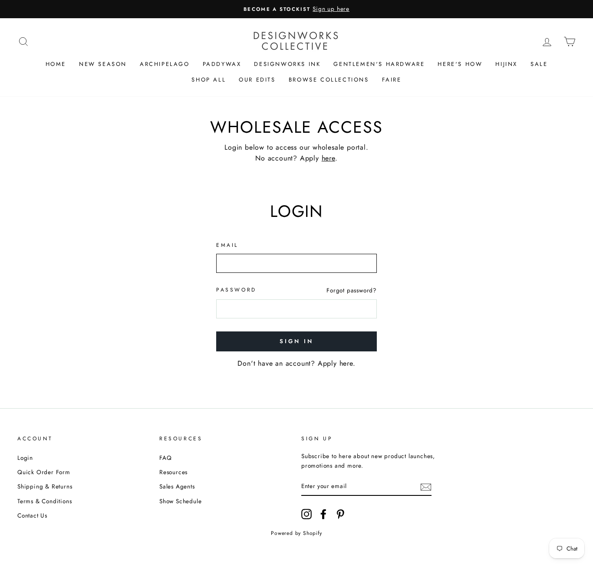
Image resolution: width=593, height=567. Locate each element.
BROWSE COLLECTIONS (329, 79)
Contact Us (32, 515)
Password (236, 290)
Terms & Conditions (44, 501)
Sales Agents (177, 486)
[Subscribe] (426, 486)
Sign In (296, 341)
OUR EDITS (257, 79)
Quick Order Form (43, 472)
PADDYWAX (222, 64)
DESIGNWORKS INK (287, 64)
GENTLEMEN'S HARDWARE (379, 64)
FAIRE (392, 79)
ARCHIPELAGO (165, 64)
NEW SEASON (103, 64)
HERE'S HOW (460, 64)
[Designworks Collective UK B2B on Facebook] (323, 514)
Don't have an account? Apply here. (296, 363)
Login (25, 457)
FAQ (165, 457)
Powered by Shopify (296, 533)
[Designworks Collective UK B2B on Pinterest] (340, 514)
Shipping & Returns (44, 486)
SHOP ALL (208, 79)
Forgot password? (351, 290)
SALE (538, 64)
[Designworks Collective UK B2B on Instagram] (306, 514)
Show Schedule (180, 501)
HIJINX (506, 64)
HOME (56, 64)
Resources (173, 472)
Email (227, 245)
